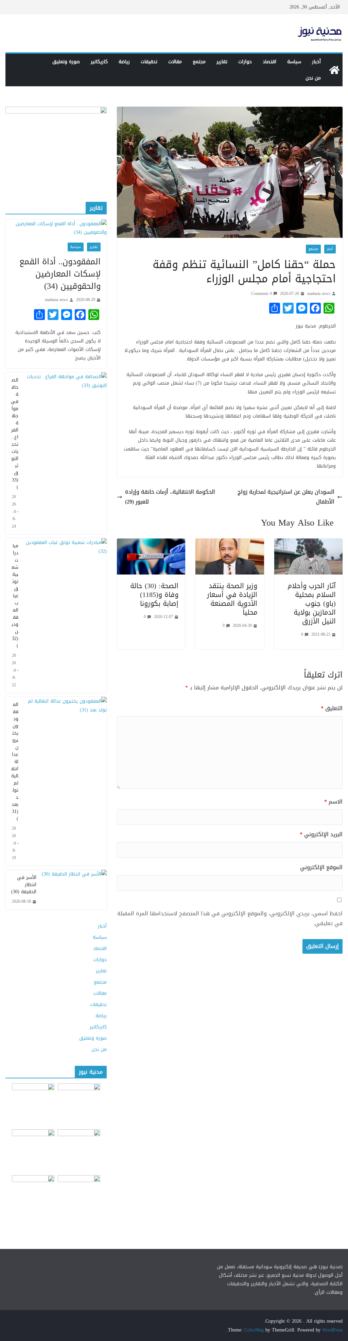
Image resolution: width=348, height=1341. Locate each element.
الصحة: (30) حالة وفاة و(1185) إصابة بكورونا (154, 594)
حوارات (245, 61)
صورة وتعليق (66, 61)
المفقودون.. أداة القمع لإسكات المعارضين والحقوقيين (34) (60, 273)
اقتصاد (269, 61)
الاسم (333, 802)
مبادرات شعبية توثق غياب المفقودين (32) (15, 595)
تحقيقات (149, 61)
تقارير (221, 61)
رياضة (124, 61)
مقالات (175, 61)
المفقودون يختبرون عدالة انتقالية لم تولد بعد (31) (14, 761)
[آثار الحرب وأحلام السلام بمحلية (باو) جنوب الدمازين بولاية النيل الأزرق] (308, 543)
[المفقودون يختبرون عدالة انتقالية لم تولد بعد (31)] (65, 781)
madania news (318, 293)
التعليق (332, 708)
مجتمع (199, 61)
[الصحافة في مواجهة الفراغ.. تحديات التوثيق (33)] (65, 453)
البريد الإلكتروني (321, 835)
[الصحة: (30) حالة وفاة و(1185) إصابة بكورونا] (151, 543)
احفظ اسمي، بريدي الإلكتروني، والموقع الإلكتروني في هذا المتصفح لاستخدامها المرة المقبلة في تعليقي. (230, 919)
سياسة (294, 61)
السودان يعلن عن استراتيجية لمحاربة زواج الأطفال (286, 497)
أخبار (316, 61)
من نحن (313, 78)
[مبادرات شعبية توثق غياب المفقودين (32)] (65, 615)
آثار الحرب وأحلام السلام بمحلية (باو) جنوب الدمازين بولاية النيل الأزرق (312, 603)
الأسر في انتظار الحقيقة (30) (23, 884)
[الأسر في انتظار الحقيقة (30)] (74, 890)
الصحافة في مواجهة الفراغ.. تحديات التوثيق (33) (14, 433)
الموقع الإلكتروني (321, 867)
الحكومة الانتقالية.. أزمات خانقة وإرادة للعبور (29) (170, 497)
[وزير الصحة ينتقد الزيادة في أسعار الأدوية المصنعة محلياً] (229, 543)
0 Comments (261, 293)
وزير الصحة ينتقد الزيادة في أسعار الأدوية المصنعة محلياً (232, 599)
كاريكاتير (99, 61)
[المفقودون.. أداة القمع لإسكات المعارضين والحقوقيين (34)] (56, 227)
